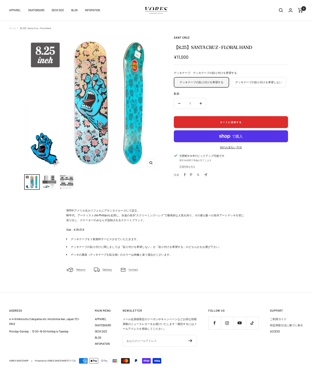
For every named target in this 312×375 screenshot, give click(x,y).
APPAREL (15, 10)
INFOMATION (92, 10)
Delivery (107, 269)
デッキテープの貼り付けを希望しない (258, 82)
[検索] (281, 10)
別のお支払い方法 (231, 147)
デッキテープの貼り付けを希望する (203, 82)
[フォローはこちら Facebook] (214, 323)
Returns (80, 269)
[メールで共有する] (205, 174)
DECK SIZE (58, 10)
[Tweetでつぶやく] (198, 174)
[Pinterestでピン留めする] (191, 174)
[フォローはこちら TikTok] (252, 323)
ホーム (12, 28)
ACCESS (275, 331)
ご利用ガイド (278, 319)
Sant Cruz (182, 37)
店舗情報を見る (187, 166)
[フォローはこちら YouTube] (239, 323)
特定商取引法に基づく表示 (286, 325)
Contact (133, 269)
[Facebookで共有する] (185, 174)
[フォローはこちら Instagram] (227, 323)
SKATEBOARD (36, 10)
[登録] (190, 340)
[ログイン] (290, 10)
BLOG (74, 10)
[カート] (300, 10)
